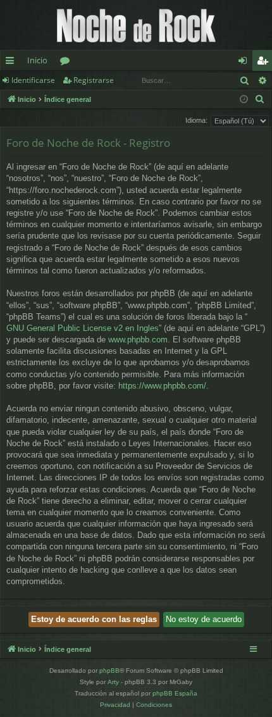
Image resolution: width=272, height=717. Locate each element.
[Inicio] (136, 25)
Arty (113, 681)
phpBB (109, 670)
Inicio (37, 60)
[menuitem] (260, 99)
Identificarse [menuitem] (245, 62)
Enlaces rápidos (12, 62)
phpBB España (174, 693)
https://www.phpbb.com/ (162, 385)
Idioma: (196, 120)
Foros (67, 62)
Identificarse (33, 80)
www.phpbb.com (138, 339)
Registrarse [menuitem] (265, 62)
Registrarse (93, 80)
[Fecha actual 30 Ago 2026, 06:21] (244, 99)
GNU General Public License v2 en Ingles (82, 328)
